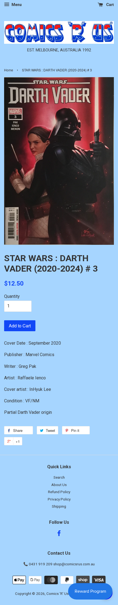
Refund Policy (59, 492)
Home (8, 70)
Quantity (12, 296)
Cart (109, 4)
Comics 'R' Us (57, 593)
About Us (59, 484)
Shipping (59, 506)
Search (59, 477)
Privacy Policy (59, 499)
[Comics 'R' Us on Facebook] (59, 534)
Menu (16, 4)
